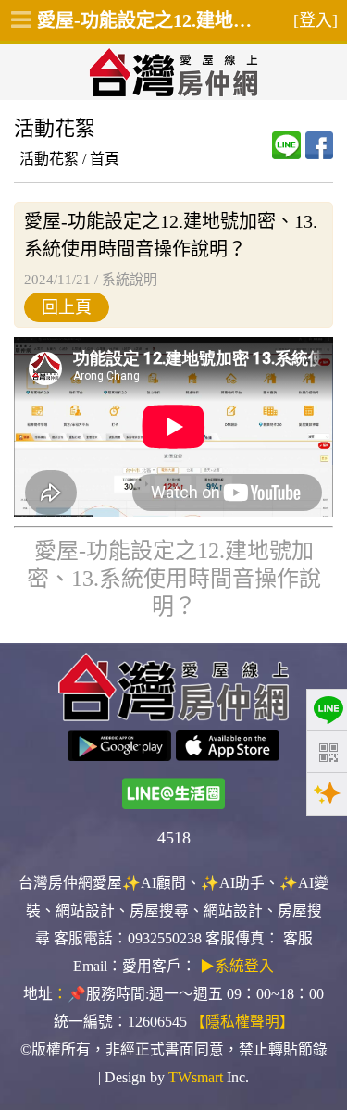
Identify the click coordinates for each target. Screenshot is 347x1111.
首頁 (104, 159)
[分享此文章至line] (286, 145)
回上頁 (67, 307)
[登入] (315, 20)
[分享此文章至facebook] (319, 145)
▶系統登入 (237, 966)
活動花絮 (49, 159)
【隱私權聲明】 (242, 1022)
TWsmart (195, 1077)
